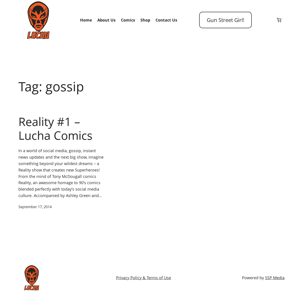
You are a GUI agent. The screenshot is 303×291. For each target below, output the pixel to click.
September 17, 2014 (35, 206)
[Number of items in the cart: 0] (279, 20)
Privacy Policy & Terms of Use (143, 277)
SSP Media (275, 277)
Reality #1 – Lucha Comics (55, 128)
